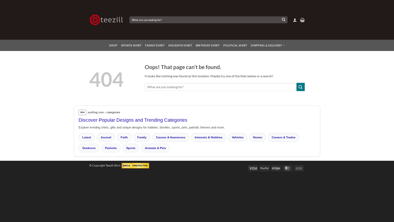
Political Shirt (235, 45)
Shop (113, 45)
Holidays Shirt (180, 45)
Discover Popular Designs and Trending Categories (133, 120)
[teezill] (106, 20)
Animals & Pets (155, 148)
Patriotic (111, 148)
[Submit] (283, 19)
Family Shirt (154, 45)
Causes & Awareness (170, 137)
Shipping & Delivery (266, 45)
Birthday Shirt (208, 45)
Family (142, 137)
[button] (295, 19)
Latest (86, 137)
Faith (124, 137)
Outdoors (89, 148)
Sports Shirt (131, 45)
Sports (130, 148)
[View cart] (302, 19)
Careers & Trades (284, 137)
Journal (106, 137)
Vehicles (238, 137)
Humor (257, 137)
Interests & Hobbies (208, 137)
